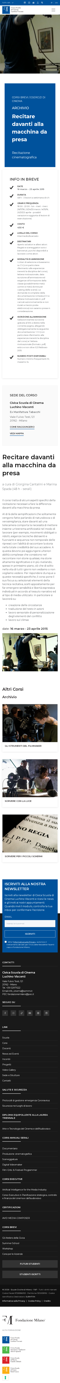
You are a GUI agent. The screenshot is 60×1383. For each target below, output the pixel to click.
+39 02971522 (13, 987)
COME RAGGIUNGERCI (22, 426)
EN (56, 3)
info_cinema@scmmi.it (20, 991)
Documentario (10, 1148)
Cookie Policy (34, 1301)
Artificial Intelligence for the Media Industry (24, 1189)
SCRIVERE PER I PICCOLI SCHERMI (23, 856)
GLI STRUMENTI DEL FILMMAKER (23, 746)
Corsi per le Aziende (12, 1254)
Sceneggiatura (9, 1159)
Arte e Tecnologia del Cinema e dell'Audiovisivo (26, 1128)
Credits (47, 1301)
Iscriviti (30, 933)
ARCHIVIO (20, 108)
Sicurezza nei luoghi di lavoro (17, 1105)
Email (8, 916)
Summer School (10, 1243)
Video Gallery (9, 1070)
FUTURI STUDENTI (30, 1263)
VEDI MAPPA (17, 433)
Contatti (6, 1080)
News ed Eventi (10, 1053)
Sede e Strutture (11, 1075)
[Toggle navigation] (53, 10)
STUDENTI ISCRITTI (30, 1274)
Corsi (4, 1043)
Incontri (6, 1059)
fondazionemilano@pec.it (21, 994)
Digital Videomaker (12, 1164)
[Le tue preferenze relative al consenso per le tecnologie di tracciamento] (5, 1378)
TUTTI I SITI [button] (6, 3)
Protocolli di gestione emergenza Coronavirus (26, 1100)
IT (51, 3)
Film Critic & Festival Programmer (19, 1170)
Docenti (6, 1048)
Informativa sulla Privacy (24, 942)
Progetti (6, 1064)
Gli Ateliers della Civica (13, 1238)
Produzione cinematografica (17, 1154)
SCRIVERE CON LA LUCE (18, 801)
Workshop (7, 1248)
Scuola (5, 1037)
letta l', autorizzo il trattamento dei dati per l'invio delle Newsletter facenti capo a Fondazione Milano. (30, 944)
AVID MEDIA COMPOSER (16, 1218)
